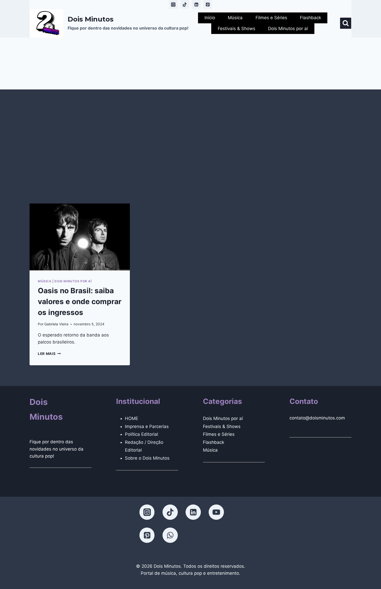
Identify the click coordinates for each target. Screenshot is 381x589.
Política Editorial (141, 434)
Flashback (310, 17)
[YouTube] (216, 512)
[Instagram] (173, 4)
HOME (131, 418)
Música (235, 17)
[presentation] (80, 237)
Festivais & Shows (236, 28)
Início (209, 17)
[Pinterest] (207, 4)
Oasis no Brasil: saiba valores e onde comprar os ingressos (79, 301)
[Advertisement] (190, 146)
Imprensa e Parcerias (147, 426)
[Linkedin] (196, 4)
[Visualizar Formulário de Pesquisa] (345, 23)
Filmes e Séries (271, 17)
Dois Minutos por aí (288, 28)
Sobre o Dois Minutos (147, 458)
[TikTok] (184, 4)
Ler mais (49, 354)
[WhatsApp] (170, 535)
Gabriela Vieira (56, 324)
